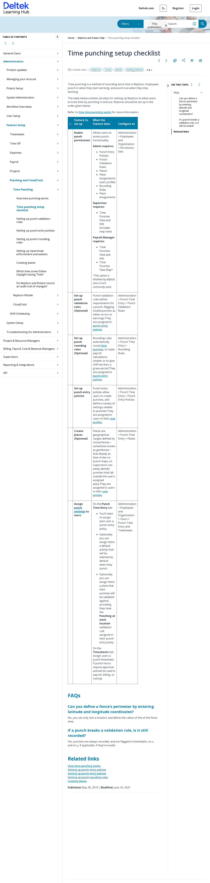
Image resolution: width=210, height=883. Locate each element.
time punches (100, 347)
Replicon (95, 69)
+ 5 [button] (148, 70)
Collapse (13, 43)
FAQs (176, 92)
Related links (181, 131)
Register (178, 8)
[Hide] (57, 36)
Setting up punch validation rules (33, 220)
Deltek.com (146, 8)
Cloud (108, 69)
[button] (163, 8)
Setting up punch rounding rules (33, 240)
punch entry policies (100, 327)
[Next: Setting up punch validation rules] (166, 60)
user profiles (100, 493)
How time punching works (32, 198)
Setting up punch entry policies (35, 230)
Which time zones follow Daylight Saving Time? (31, 273)
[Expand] (191, 84)
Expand (5, 43)
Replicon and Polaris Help (91, 37)
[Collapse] (199, 84)
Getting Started (134, 69)
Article (118, 69)
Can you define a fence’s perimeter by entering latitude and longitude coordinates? (188, 106)
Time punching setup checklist (30, 208)
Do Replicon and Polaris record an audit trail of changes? (35, 284)
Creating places (25, 262)
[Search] (203, 24)
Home (71, 37)
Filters (125, 24)
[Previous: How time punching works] (159, 60)
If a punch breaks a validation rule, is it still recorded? (189, 122)
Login (195, 8)
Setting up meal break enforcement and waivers (32, 252)
